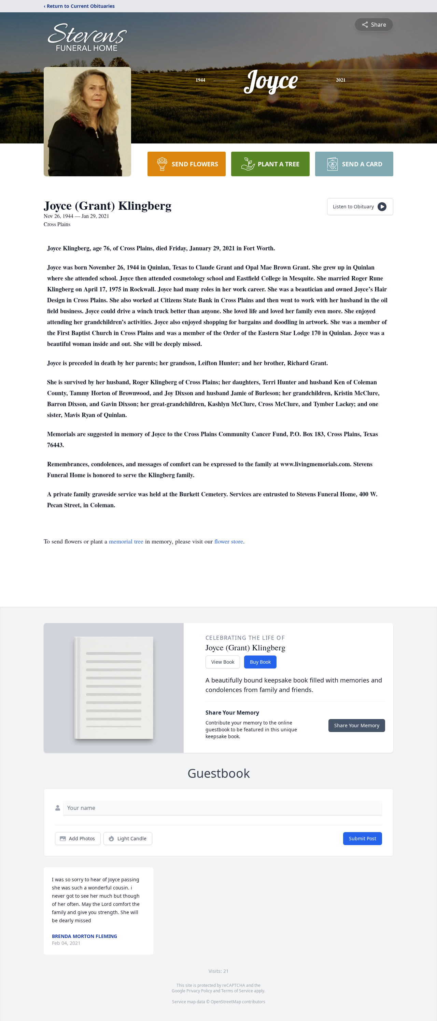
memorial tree (126, 541)
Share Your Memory (356, 725)
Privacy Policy (199, 991)
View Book (222, 662)
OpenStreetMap (226, 1002)
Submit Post (362, 838)
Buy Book (260, 662)
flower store (228, 541)
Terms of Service (237, 991)
